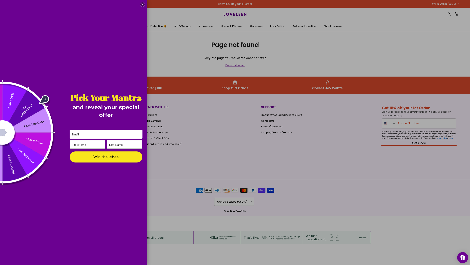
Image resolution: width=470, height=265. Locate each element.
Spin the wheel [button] (106, 157)
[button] (142, 4)
